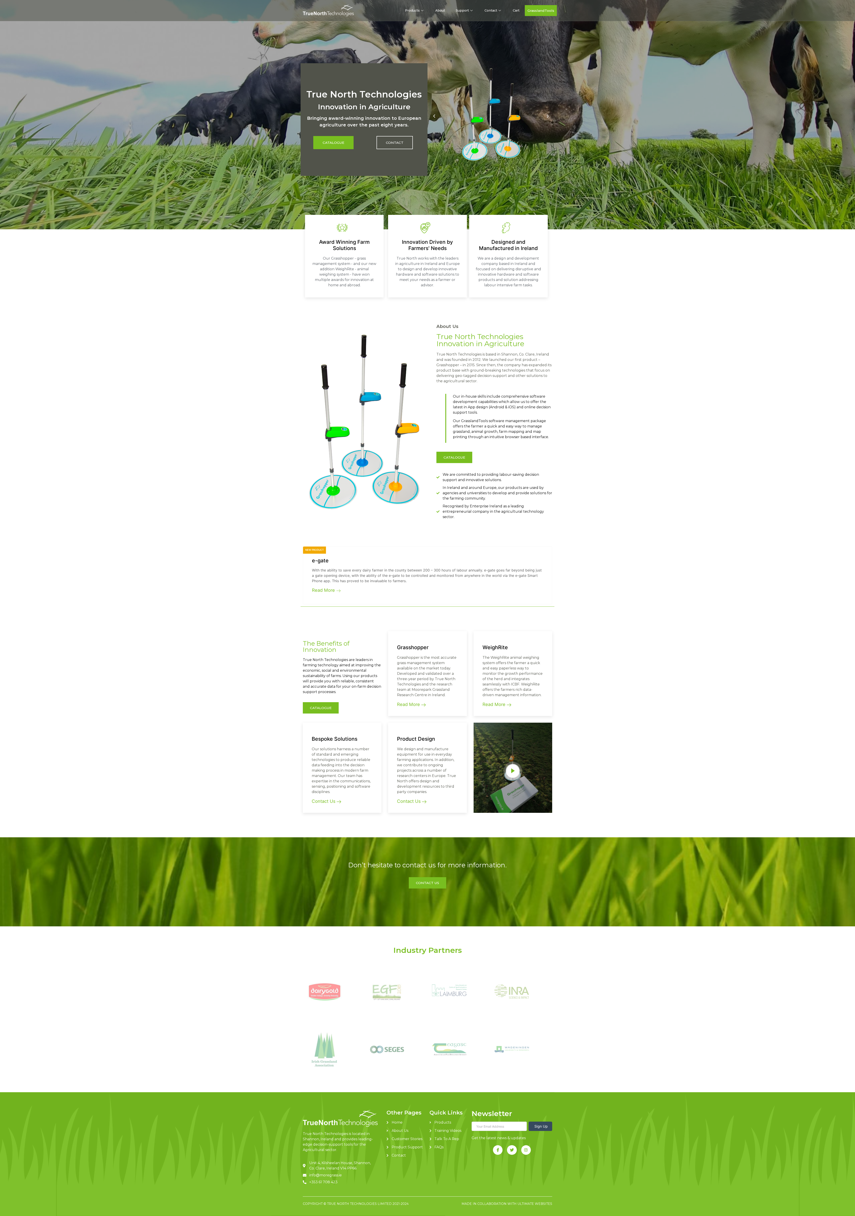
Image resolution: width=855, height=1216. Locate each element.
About (440, 10)
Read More (324, 590)
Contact (490, 10)
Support (462, 10)
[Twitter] (512, 1150)
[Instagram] (526, 1150)
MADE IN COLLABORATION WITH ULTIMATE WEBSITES (507, 1204)
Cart (516, 10)
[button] (541, 10)
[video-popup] (512, 771)
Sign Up (540, 1126)
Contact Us (324, 801)
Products (412, 10)
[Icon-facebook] (498, 1150)
